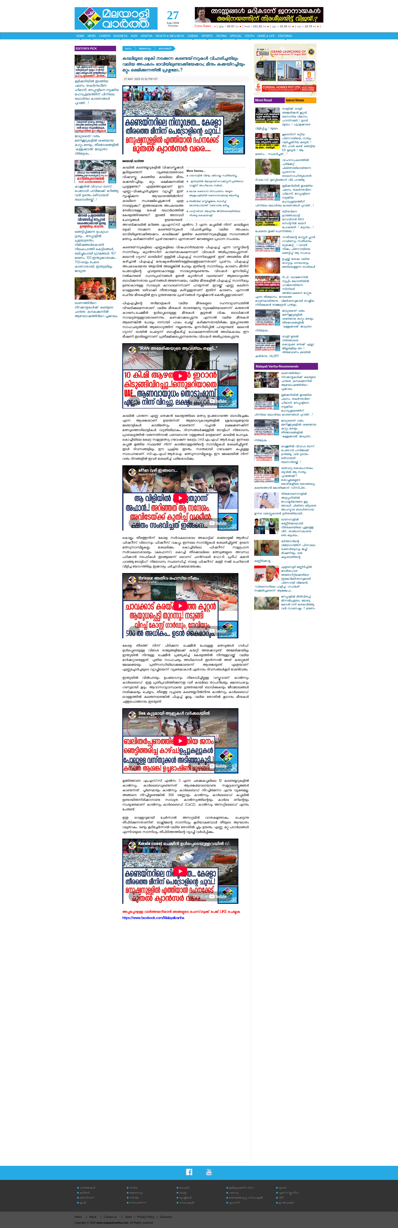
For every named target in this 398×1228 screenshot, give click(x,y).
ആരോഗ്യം (145, 49)
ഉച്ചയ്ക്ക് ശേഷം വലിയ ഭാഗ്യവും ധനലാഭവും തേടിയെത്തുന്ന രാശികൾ (298, 263)
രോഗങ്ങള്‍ (164, 49)
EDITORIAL (285, 36)
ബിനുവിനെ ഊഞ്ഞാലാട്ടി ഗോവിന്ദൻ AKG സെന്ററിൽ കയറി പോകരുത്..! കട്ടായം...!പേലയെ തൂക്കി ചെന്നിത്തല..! (284, 222)
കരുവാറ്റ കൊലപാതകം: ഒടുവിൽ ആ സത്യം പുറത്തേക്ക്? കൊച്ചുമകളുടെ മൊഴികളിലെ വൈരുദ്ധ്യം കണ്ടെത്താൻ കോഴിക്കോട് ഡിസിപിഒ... (284, 478)
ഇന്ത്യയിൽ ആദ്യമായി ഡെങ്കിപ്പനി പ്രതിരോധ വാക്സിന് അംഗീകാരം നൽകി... (216, 184)
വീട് (281, 1198)
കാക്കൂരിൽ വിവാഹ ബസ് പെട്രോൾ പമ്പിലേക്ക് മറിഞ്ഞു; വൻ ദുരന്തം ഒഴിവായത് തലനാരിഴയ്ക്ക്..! (97, 194)
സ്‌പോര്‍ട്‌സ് (137, 1203)
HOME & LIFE (266, 36)
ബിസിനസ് (87, 1198)
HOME (80, 36)
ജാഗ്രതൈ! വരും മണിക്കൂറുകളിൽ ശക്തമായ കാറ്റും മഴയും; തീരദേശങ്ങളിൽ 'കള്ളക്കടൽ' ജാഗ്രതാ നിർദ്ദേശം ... (96, 146)
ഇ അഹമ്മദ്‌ (286, 1203)
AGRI (134, 36)
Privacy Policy (146, 1216)
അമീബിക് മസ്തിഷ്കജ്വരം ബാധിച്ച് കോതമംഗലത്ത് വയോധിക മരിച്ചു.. (209, 204)
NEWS (92, 36)
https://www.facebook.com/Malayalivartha (153, 918)
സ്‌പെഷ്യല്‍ (186, 1203)
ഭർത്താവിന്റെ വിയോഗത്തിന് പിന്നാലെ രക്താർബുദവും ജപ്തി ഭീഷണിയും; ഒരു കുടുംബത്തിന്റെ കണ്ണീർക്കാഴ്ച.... (284, 552)
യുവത (282, 1188)
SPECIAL (235, 36)
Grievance (166, 1216)
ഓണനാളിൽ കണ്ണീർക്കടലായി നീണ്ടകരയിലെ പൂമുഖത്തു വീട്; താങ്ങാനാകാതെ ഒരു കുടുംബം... (297, 528)
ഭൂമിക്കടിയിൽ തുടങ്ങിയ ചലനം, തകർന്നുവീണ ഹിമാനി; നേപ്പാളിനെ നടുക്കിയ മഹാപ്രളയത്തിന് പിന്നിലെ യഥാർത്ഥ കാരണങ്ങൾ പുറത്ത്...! (97, 93)
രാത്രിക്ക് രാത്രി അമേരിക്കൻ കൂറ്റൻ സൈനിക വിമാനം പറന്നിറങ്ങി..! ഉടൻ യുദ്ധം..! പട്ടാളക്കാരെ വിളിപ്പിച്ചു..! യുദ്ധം (282, 119)
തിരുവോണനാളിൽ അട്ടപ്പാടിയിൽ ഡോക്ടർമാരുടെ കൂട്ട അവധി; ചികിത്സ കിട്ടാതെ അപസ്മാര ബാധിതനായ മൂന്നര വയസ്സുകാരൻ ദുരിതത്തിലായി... (285, 504)
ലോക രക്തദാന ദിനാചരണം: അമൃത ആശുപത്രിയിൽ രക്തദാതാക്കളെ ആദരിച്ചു (214, 194)
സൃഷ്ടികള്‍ (185, 1198)
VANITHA (146, 36)
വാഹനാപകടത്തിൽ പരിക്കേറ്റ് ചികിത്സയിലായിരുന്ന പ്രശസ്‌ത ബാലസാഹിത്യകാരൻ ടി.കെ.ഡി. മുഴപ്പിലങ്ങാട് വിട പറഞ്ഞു (283, 170)
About (92, 1216)
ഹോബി (184, 1188)
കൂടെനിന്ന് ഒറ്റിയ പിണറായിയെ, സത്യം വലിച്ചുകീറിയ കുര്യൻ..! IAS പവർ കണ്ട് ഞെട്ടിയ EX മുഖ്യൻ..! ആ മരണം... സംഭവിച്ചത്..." (285, 145)
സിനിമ (133, 1198)
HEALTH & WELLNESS (170, 36)
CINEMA (193, 36)
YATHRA (221, 36)
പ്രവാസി (234, 1203)
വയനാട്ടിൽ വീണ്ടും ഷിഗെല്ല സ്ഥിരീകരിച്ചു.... (214, 176)
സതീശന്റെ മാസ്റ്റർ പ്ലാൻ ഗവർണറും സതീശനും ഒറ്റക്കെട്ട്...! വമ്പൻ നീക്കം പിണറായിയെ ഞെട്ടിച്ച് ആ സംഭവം (298, 246)
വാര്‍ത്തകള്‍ (87, 1188)
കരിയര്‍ (84, 1193)
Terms (128, 1216)
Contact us (110, 1216)
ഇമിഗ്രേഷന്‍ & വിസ (241, 1188)
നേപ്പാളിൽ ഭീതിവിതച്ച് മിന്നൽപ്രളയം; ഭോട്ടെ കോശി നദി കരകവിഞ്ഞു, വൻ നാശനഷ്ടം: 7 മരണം (298, 603)
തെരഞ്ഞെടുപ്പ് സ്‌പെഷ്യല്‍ (246, 1198)
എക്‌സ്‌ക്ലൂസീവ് (289, 1193)
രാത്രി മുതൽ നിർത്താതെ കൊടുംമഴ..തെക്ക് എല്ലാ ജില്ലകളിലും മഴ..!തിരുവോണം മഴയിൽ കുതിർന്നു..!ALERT (284, 347)
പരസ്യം (233, 1193)
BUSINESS (120, 36)
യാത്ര (182, 1193)
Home (78, 1216)
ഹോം (128, 49)
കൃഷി (83, 1203)
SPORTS (207, 36)
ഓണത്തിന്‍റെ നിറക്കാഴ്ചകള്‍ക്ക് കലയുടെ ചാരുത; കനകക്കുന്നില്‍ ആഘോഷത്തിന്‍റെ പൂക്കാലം (96, 310)
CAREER (104, 36)
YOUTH (249, 36)
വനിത (133, 1188)
